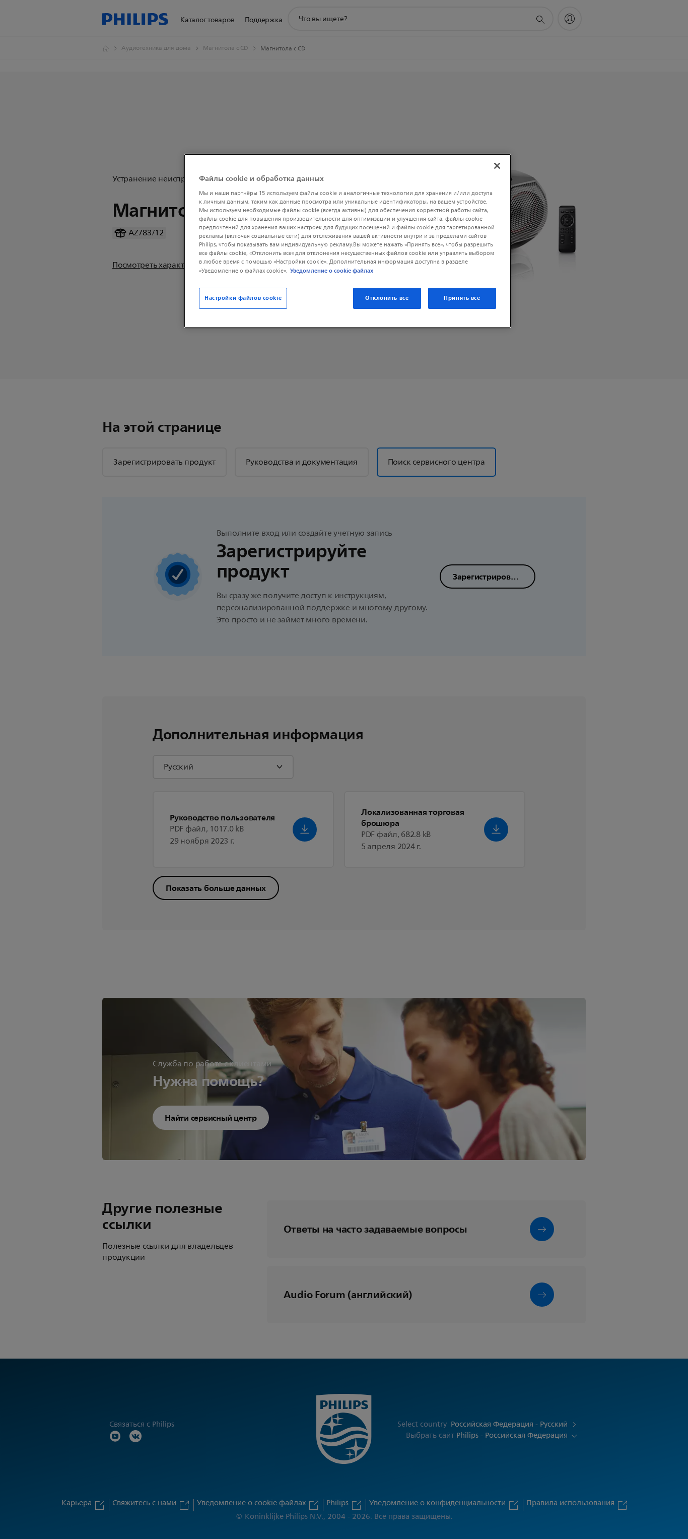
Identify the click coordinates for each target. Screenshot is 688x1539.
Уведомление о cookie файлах (331, 271)
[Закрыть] (497, 166)
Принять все (462, 298)
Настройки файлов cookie (243, 298)
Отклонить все (386, 298)
